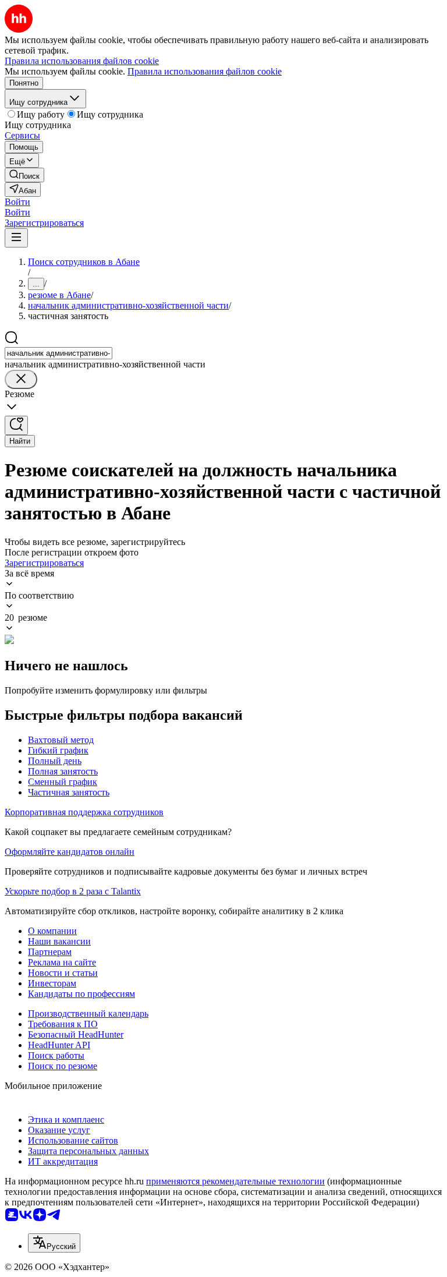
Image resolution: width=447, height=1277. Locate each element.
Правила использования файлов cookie (204, 71)
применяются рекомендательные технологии (235, 1181)
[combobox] (58, 353)
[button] (17, 202)
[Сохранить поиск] (16, 425)
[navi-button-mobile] (16, 237)
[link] (24, 175)
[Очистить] (21, 379)
